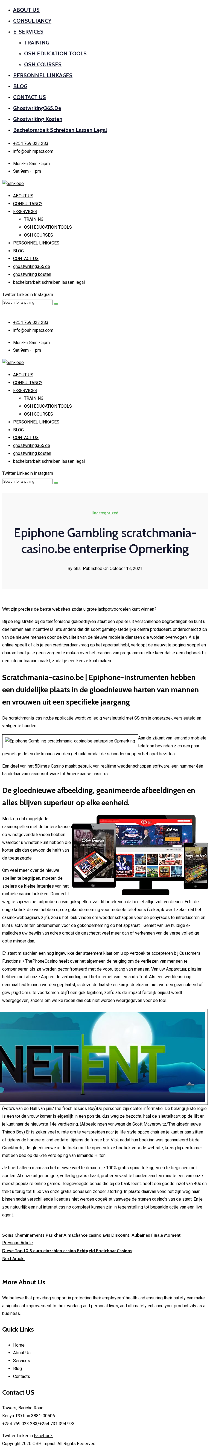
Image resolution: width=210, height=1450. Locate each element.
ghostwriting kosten (37, 119)
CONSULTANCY (32, 20)
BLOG (20, 86)
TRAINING (36, 42)
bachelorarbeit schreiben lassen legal (60, 130)
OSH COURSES (43, 64)
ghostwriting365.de (37, 108)
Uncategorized (105, 513)
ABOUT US (26, 10)
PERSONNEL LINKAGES (42, 75)
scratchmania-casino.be (31, 718)
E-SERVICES (28, 31)
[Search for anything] (56, 304)
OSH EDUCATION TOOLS (55, 53)
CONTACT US (29, 97)
